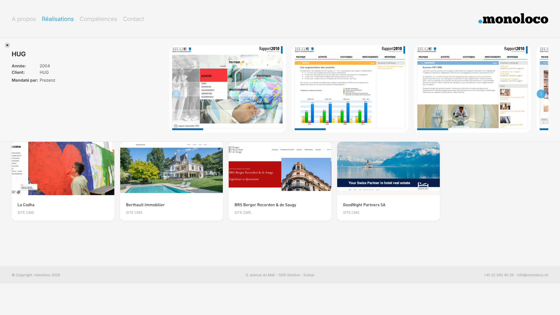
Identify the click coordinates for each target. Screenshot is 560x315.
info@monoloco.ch (532, 275)
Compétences (98, 18)
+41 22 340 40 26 (499, 275)
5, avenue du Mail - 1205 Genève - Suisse (280, 275)
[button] (541, 94)
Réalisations (58, 18)
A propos (24, 18)
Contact (133, 18)
